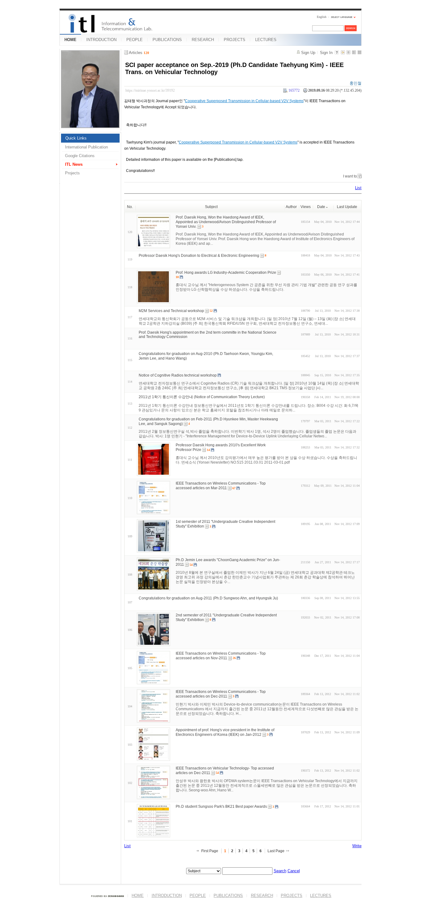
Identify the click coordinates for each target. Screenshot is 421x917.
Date (321, 207)
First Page (209, 851)
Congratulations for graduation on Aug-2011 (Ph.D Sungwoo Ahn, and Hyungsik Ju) (208, 598)
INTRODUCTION (101, 39)
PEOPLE (134, 39)
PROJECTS (234, 39)
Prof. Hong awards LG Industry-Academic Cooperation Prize (226, 272)
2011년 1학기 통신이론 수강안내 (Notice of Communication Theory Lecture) (202, 397)
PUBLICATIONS (167, 39)
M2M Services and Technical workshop (171, 311)
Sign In (326, 52)
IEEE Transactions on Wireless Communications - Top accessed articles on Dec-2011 (221, 694)
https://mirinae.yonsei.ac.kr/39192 (150, 90)
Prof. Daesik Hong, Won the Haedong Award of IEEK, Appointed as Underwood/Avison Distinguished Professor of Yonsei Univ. (226, 222)
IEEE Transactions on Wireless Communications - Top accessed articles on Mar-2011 (221, 485)
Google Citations (80, 155)
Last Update (347, 207)
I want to (350, 176)
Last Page (276, 851)
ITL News (74, 164)
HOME (70, 39)
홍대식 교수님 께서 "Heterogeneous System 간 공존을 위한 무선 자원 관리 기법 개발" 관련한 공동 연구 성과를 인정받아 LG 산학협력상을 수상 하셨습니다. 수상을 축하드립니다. (266, 287)
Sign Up (308, 52)
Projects (72, 173)
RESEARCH (203, 39)
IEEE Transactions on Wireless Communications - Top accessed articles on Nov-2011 (221, 655)
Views (305, 207)
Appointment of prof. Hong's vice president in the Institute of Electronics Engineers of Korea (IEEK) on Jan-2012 (225, 732)
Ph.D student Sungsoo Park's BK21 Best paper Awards (221, 806)
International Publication (86, 147)
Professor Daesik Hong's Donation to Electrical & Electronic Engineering (199, 255)
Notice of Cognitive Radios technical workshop (178, 375)
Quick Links (76, 138)
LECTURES (265, 39)
